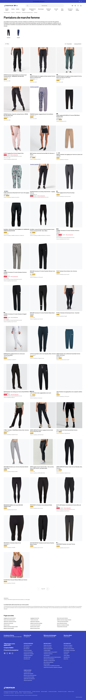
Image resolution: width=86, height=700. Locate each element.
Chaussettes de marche (62, 626)
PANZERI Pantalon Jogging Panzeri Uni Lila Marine (41, 114)
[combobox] (78, 44)
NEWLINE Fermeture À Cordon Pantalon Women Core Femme (42, 272)
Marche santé (6, 624)
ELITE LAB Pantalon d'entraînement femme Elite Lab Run (68, 505)
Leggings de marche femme (10, 618)
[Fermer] (81, 1)
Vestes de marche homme (9, 619)
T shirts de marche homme (62, 621)
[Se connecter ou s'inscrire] (78, 5)
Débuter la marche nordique (36, 623)
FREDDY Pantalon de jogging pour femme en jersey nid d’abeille (69, 155)
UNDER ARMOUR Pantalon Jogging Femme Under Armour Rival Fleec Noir (41, 430)
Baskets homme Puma (35, 628)
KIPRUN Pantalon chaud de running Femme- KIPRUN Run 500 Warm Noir (16, 115)
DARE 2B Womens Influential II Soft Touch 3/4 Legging (16, 192)
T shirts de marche (34, 619)
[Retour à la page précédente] (38, 588)
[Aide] (75, 5)
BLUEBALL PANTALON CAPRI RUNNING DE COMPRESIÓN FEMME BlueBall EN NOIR (16, 230)
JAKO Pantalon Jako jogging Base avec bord (40, 393)
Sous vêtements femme (62, 623)
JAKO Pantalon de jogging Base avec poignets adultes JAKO (69, 392)
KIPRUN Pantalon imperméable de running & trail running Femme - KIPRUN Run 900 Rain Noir (15, 75)
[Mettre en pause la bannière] (79, 1)
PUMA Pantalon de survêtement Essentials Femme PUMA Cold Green (68, 354)
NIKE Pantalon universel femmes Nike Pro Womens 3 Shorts (42, 154)
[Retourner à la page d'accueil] (11, 5)
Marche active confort (35, 626)
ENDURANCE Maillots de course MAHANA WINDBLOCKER (13, 505)
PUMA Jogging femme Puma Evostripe (65, 192)
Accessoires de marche (35, 624)
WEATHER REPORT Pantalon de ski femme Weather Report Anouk (42, 543)
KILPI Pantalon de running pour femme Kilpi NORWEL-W (17, 391)
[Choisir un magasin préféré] (72, 5)
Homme (8, 37)
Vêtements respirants (34, 621)
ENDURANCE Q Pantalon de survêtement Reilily (41, 505)
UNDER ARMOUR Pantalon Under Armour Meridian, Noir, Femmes (69, 467)
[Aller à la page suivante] (47, 588)
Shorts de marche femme (62, 618)
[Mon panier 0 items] (80, 5)
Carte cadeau (77, 10)
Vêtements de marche (8, 623)
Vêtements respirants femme (10, 621)
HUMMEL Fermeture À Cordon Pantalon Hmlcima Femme (67, 231)
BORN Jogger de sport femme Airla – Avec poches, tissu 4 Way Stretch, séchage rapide (42, 467)
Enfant (18, 37)
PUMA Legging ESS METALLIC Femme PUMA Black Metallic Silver (68, 116)
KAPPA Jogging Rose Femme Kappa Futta (13, 153)
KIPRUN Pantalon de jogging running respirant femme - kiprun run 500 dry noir (43, 77)
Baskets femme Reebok (9, 628)
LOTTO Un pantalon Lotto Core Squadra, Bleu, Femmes (43, 353)
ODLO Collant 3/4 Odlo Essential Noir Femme (66, 430)
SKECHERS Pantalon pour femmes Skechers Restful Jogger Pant (16, 467)
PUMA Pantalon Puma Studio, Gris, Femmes (66, 271)
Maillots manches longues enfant (11, 626)
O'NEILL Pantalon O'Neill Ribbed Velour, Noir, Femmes (16, 430)
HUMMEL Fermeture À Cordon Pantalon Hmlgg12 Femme (15, 314)
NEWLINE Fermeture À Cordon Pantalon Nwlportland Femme (42, 313)
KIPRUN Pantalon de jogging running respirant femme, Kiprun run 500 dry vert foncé (69, 77)
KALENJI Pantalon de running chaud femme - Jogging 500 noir (42, 192)
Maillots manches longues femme (64, 619)
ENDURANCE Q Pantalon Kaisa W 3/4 (12, 543)
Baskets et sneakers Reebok (63, 624)
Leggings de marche (34, 618)
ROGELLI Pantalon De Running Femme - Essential (67, 312)
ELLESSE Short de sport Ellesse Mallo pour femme (15, 579)
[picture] (17, 60)
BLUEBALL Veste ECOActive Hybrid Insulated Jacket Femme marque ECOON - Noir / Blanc (42, 230)
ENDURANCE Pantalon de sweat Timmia (65, 544)
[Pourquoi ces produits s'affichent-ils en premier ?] (65, 44)
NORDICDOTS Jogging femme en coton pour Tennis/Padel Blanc (14, 354)
